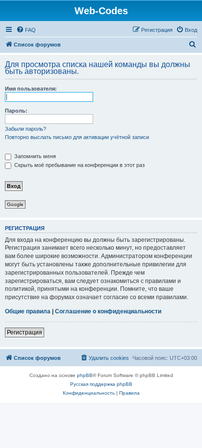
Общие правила (27, 311)
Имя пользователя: (31, 89)
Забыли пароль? (25, 129)
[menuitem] (26, 30)
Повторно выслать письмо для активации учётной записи (77, 137)
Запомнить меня (34, 156)
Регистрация (24, 332)
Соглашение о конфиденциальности (108, 311)
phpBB (85, 375)
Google (15, 204)
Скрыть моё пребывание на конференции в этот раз (79, 165)
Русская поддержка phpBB (101, 384)
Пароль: (16, 111)
